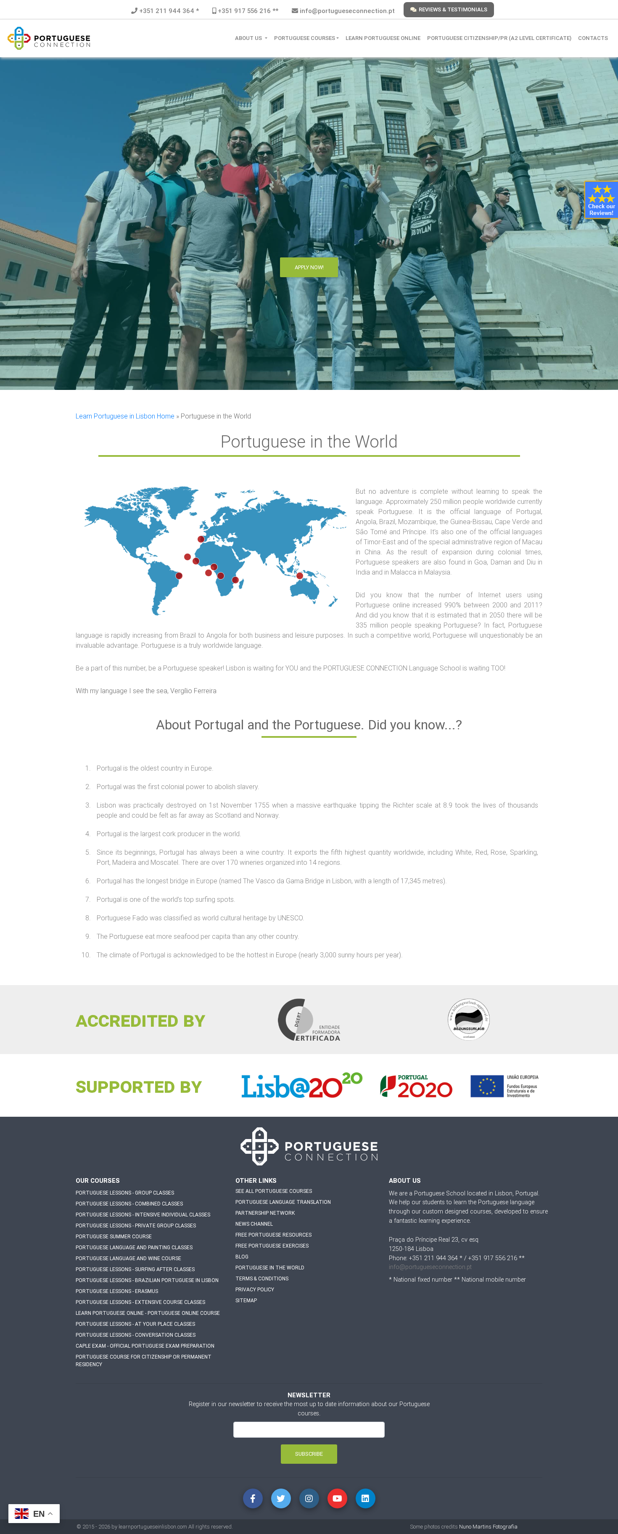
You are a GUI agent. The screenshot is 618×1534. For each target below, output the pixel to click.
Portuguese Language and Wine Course (128, 1258)
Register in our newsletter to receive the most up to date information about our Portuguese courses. (309, 1408)
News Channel (254, 1224)
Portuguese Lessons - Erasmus (117, 1291)
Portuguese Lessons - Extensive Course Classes (140, 1302)
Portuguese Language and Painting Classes (134, 1247)
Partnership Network (265, 1213)
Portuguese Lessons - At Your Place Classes (135, 1324)
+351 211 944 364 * (168, 11)
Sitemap (246, 1300)
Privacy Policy (254, 1289)
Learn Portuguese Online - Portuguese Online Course (148, 1313)
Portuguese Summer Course (114, 1236)
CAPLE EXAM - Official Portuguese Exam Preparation (145, 1346)
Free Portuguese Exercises (272, 1246)
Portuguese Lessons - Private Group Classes (136, 1225)
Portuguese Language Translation (283, 1202)
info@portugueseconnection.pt (346, 11)
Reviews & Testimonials (453, 9)
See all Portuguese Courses (273, 1191)
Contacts (593, 38)
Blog (241, 1256)
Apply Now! (309, 267)
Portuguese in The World (269, 1267)
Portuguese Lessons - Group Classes (125, 1193)
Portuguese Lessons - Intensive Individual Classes (143, 1214)
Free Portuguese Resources (273, 1235)
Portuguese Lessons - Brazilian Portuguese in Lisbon (147, 1280)
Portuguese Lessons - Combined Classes (129, 1203)
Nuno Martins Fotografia (488, 1526)
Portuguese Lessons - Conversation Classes (135, 1335)
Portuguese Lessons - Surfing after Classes (135, 1269)
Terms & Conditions (261, 1278)
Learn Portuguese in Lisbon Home (125, 416)
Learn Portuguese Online (383, 38)
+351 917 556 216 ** (247, 11)
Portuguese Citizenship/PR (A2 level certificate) (499, 38)
